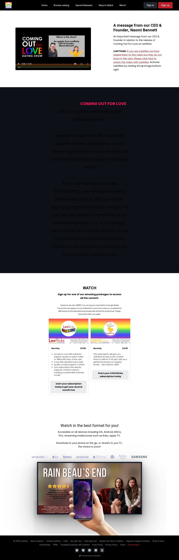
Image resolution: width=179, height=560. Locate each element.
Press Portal (97, 545)
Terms (122, 545)
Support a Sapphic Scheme (138, 541)
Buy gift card (76, 541)
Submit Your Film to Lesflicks (111, 541)
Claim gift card (90, 541)
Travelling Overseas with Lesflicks (75, 545)
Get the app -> (134, 545)
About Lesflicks (37, 541)
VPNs (55, 545)
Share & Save (158, 541)
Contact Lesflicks (53, 541)
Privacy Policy (111, 545)
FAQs (66, 541)
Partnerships (45, 545)
